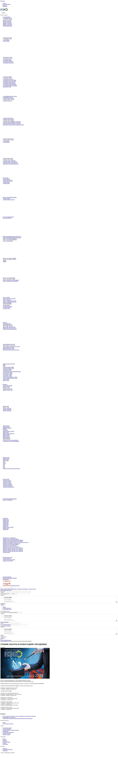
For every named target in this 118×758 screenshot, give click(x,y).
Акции (4, 3)
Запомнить (4, 636)
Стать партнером (6, 742)
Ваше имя (2, 591)
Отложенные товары (7, 609)
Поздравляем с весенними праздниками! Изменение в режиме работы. (18, 718)
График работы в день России (9, 717)
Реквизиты (5, 750)
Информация (5, 731)
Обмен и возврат (6, 734)
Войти (1, 622)
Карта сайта (5, 744)
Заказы (4, 606)
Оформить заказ (7, 640)
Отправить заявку (6, 4)
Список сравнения (7, 608)
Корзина (2, 640)
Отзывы (4, 743)
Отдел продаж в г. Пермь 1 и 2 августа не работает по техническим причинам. (19, 716)
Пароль (2, 624)
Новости (5, 739)
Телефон (2, 592)
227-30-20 (18, 589)
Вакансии (5, 5)
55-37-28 (30, 589)
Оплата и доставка (7, 733)
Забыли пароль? (7, 624)
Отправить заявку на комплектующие (11, 730)
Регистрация (5, 622)
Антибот (2, 595)
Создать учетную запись (5, 625)
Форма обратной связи (7, 749)
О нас (4, 738)
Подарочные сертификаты (8, 732)
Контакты (5, 6)
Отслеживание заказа (4, 612)
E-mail (1, 623)
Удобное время (3, 593)
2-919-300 (5, 589)
